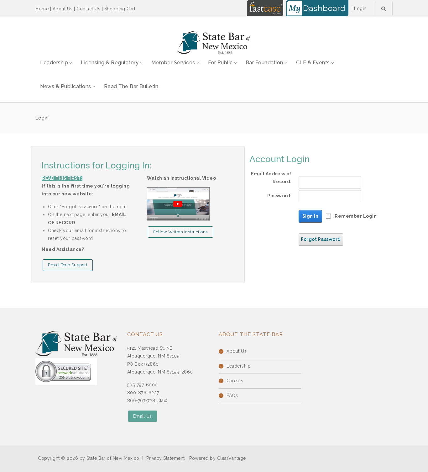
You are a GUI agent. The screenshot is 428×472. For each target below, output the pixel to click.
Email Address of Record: (271, 177)
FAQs (232, 395)
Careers (235, 380)
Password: (279, 195)
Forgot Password (321, 239)
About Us (63, 8)
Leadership (239, 366)
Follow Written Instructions (180, 232)
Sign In (310, 216)
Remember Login (356, 216)
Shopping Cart (120, 8)
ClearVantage (231, 458)
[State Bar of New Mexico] (214, 42)
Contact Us (88, 8)
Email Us (142, 416)
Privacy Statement (165, 458)
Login (360, 8)
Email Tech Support (67, 265)
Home (42, 8)
